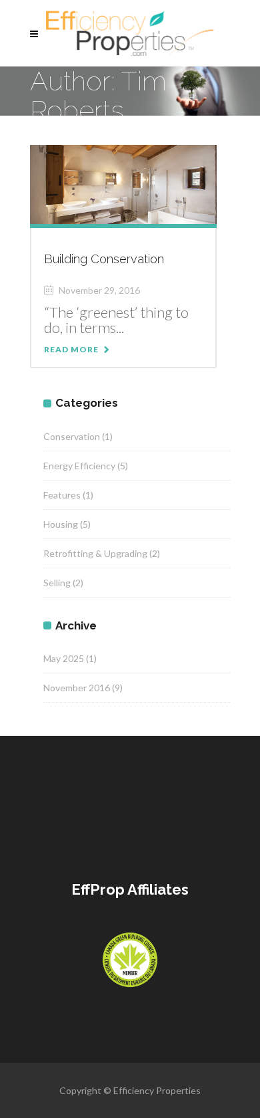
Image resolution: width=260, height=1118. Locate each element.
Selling (57, 582)
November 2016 (76, 687)
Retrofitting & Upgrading (95, 553)
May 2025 (63, 658)
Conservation (71, 436)
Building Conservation (104, 259)
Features (62, 495)
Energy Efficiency (79, 465)
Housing (60, 524)
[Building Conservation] (123, 183)
